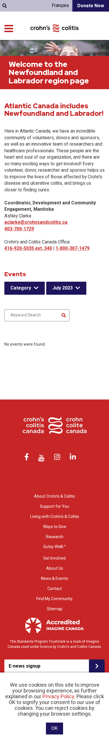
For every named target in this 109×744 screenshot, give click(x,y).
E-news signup (24, 666)
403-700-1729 (19, 229)
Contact (54, 588)
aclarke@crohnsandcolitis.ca (35, 222)
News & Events (54, 578)
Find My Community (54, 598)
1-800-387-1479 (73, 248)
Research (54, 536)
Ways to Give (54, 526)
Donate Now (90, 5)
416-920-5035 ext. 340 (28, 248)
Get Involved (54, 558)
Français (60, 5)
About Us (54, 568)
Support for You (54, 506)
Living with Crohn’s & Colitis (54, 516)
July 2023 (62, 288)
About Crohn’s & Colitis (54, 496)
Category (20, 288)
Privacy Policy (58, 696)
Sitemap (54, 608)
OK (54, 728)
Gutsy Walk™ (54, 546)
